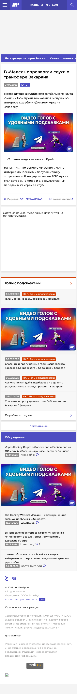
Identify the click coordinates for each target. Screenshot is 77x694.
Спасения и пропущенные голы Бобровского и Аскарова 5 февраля (35, 403)
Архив (8, 599)
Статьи (54, 58)
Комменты (70, 58)
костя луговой (32, 566)
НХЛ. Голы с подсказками (39, 293)
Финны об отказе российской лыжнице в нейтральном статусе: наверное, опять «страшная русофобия (37, 558)
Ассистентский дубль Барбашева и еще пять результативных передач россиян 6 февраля (34, 384)
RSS (42, 599)
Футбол (52, 4)
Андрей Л (28, 455)
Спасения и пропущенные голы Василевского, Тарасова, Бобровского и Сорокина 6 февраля (35, 365)
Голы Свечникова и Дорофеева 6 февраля (32, 298)
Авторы (19, 599)
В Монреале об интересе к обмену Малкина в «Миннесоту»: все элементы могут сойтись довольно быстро (34, 536)
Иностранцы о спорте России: (25, 58)
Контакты (31, 599)
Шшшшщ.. (28, 522)
